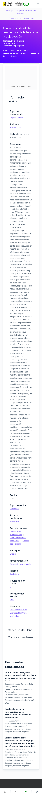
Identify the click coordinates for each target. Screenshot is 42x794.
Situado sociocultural (22, 760)
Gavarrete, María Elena (14, 749)
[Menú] (38, 4)
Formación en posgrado (13, 46)
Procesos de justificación (14, 726)
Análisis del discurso (13, 724)
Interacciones (16, 535)
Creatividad (9, 752)
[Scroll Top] (36, 791)
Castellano (14, 574)
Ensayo (20, 41)
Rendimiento (10, 692)
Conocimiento (16, 531)
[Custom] (5, 791)
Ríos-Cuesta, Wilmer (13, 721)
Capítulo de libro (10, 43)
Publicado (14, 509)
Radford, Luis (9, 41)
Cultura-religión (21, 752)
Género (8, 689)
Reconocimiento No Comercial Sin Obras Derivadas (18, 613)
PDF (12, 600)
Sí (10, 587)
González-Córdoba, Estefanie (16, 684)
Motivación (27, 689)
